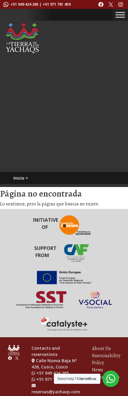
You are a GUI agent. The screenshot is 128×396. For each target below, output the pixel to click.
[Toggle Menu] (120, 15)
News (97, 370)
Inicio (18, 178)
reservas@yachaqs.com (56, 392)
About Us (101, 348)
